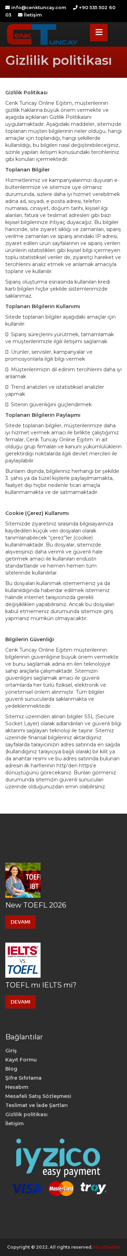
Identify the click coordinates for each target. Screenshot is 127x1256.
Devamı (20, 922)
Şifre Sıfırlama (23, 1078)
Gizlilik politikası (26, 1114)
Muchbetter (106, 1247)
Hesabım (16, 1087)
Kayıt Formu (21, 1060)
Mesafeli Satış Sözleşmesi (38, 1096)
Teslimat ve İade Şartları (36, 1105)
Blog (11, 1069)
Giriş (11, 1050)
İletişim (33, 15)
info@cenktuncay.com (38, 7)
